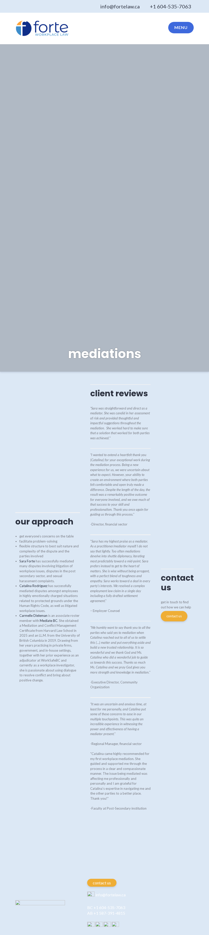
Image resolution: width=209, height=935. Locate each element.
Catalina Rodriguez (33, 586)
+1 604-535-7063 (170, 6)
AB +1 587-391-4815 (106, 913)
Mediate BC (48, 621)
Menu (181, 27)
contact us (174, 616)
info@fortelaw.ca (120, 6)
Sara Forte (27, 561)
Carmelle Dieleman (33, 615)
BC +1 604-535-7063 (106, 907)
